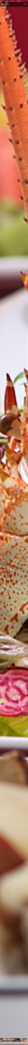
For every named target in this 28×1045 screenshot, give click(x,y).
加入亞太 (7, 1)
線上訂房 (12, 1)
